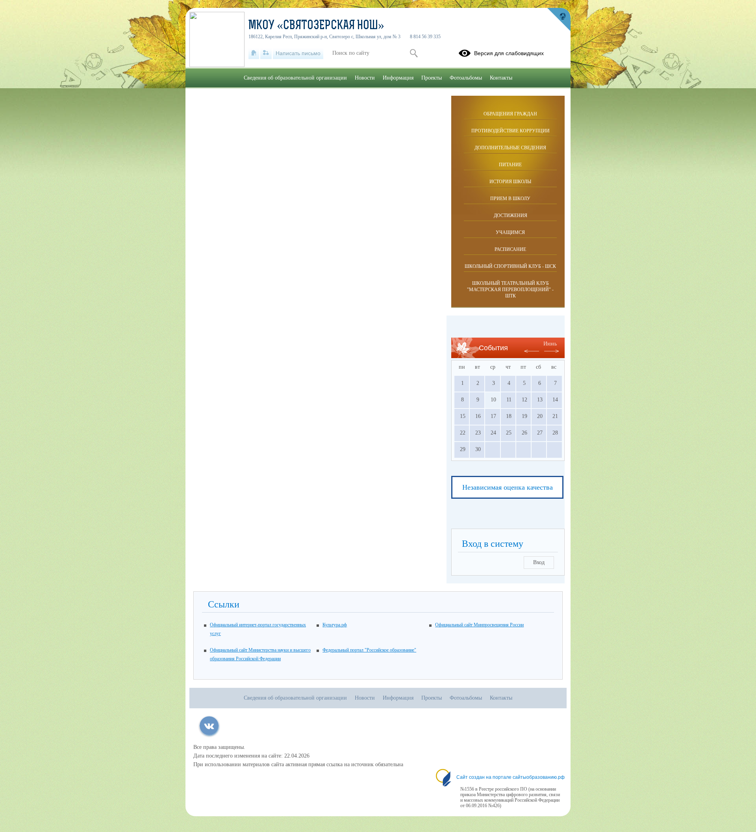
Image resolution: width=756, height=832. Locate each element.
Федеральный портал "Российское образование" (369, 650)
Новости (365, 78)
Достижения (510, 215)
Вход (539, 562)
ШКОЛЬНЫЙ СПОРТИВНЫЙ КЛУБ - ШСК (510, 266)
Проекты (431, 78)
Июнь (550, 344)
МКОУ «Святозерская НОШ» (316, 26)
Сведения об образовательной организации (295, 78)
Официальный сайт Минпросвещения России (479, 625)
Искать (414, 53)
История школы (510, 181)
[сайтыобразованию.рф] (559, 20)
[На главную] (253, 53)
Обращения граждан (510, 114)
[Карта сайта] (266, 53)
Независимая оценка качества (507, 487)
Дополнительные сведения (510, 147)
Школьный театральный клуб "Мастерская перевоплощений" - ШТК (510, 289)
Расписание (510, 249)
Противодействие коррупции (510, 131)
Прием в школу (510, 198)
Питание (510, 164)
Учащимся (510, 232)
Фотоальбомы (466, 78)
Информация (398, 78)
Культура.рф (334, 625)
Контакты (501, 78)
